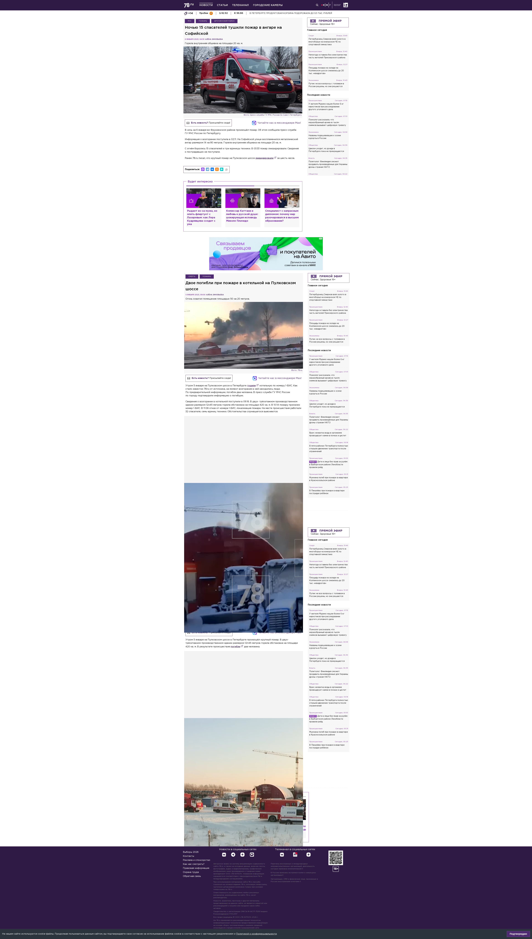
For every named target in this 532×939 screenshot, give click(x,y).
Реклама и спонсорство (196, 860)
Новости (206, 5)
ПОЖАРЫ (203, 21)
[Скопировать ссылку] (226, 169)
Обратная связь (192, 876)
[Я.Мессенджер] (221, 169)
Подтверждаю (518, 933)
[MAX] (202, 169)
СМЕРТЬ (191, 276)
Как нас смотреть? (193, 864)
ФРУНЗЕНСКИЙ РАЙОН (224, 21)
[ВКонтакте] (212, 169)
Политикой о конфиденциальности (256, 934)
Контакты (188, 856)
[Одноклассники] (217, 169)
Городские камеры (268, 5)
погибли (235, 647)
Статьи (222, 5)
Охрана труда (191, 872)
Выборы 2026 (191, 852)
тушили (251, 386)
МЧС (189, 21)
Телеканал (240, 5)
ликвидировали (264, 158)
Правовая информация (196, 868)
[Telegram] (207, 169)
